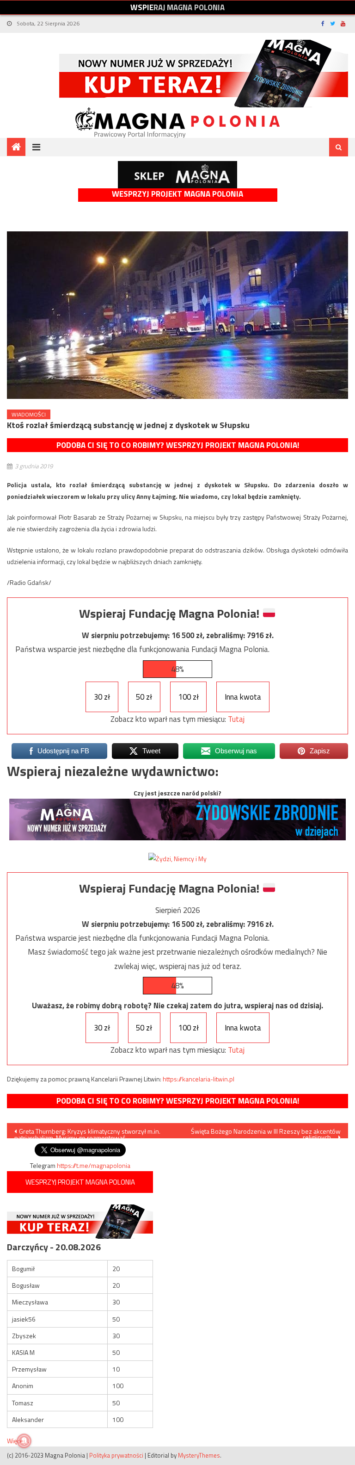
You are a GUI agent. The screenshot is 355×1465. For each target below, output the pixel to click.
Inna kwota (243, 697)
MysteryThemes (199, 1455)
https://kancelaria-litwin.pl (198, 1079)
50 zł (144, 697)
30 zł (102, 697)
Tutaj (236, 719)
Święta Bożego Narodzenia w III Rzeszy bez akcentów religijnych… (266, 1132)
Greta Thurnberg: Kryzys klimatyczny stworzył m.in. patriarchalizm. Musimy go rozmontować (87, 1132)
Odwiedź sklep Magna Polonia (177, 174)
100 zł (188, 697)
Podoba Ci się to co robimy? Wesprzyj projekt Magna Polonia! (177, 445)
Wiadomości (29, 414)
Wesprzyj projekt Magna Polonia (177, 194)
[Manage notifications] (24, 1441)
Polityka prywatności (116, 1455)
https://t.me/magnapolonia (93, 1165)
